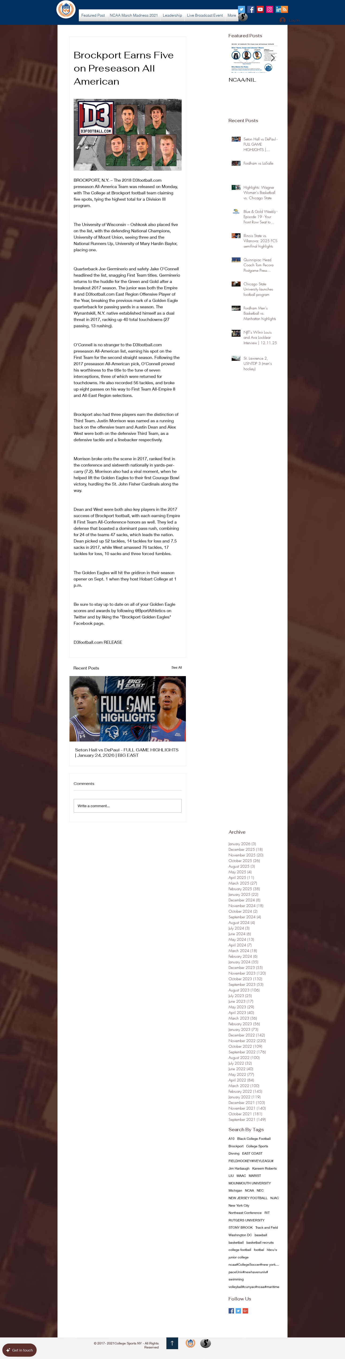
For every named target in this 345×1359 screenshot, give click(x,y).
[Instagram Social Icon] (269, 9)
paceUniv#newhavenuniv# (248, 1272)
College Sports (257, 1146)
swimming (236, 1279)
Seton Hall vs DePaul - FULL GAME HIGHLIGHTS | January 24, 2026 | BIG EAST (127, 752)
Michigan (235, 1190)
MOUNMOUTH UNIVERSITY (250, 1183)
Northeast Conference (245, 1213)
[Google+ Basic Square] (245, 1311)
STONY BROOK (241, 1227)
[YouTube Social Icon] (260, 9)
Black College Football (254, 1139)
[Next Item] (273, 58)
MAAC (241, 1176)
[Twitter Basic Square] (238, 1311)
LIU (231, 1176)
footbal (259, 1250)
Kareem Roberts (264, 1168)
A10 (231, 1139)
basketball (236, 1242)
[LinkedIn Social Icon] (279, 9)
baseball (261, 1235)
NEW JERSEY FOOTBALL (248, 1198)
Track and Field (266, 1227)
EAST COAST (252, 1153)
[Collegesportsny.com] (241, 9)
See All (177, 667)
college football (240, 1250)
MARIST (255, 1176)
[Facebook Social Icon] (250, 9)
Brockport (236, 1146)
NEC (260, 1190)
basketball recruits (260, 1242)
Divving (234, 1153)
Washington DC (240, 1235)
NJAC (274, 1198)
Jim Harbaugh (239, 1168)
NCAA (249, 1190)
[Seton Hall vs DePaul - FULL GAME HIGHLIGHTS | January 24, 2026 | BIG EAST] (127, 709)
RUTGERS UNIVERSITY (246, 1220)
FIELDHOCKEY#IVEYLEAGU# (251, 1161)
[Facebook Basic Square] (231, 1311)
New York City (239, 1205)
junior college (239, 1257)
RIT (267, 1213)
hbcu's (272, 1250)
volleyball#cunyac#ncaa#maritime (254, 1287)
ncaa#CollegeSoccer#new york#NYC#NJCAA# (254, 1264)
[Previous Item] (236, 58)
